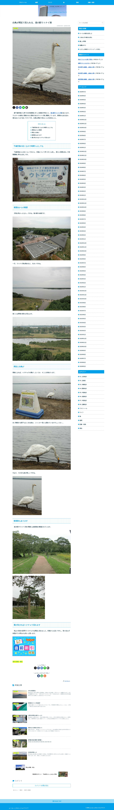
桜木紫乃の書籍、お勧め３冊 (86, 67)
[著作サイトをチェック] (38, 676)
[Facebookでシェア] (17, 107)
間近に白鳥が (35, 132)
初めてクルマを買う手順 (85, 59)
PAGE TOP (57, 801)
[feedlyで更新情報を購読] (41, 676)
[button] (26, 107)
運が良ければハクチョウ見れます (41, 137)
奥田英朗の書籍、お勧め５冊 (86, 79)
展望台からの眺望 (37, 130)
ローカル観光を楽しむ (86, 33)
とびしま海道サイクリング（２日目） (90, 49)
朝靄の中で (83, 45)
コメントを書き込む (42, 785)
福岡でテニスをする (83, 63)
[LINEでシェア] (23, 107)
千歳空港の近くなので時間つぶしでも (42, 127)
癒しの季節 (83, 41)
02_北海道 (16, 661)
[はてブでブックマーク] (20, 107)
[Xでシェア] (14, 107)
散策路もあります (37, 135)
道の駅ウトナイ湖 (56, 113)
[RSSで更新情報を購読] (45, 676)
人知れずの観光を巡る (86, 37)
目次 (39, 124)
